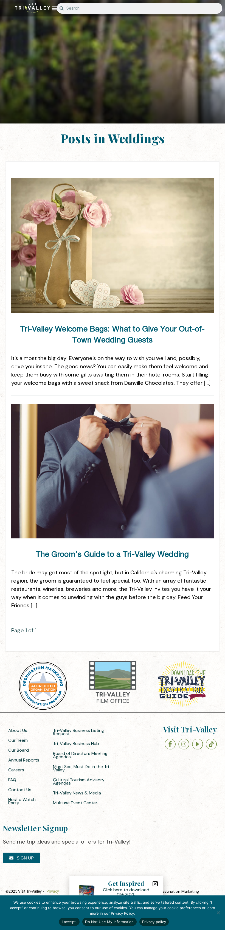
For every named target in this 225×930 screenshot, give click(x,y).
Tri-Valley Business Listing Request (78, 732)
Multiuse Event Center (75, 803)
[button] (54, 8)
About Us (17, 730)
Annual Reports (23, 760)
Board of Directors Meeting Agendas (80, 755)
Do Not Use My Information (109, 922)
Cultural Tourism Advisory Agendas (79, 781)
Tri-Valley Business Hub (76, 743)
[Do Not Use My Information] (218, 912)
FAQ (12, 780)
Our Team (18, 740)
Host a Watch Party (22, 801)
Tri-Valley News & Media (77, 793)
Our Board (18, 750)
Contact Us (19, 790)
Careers (16, 770)
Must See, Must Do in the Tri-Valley (82, 768)
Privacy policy (154, 922)
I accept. (69, 922)
